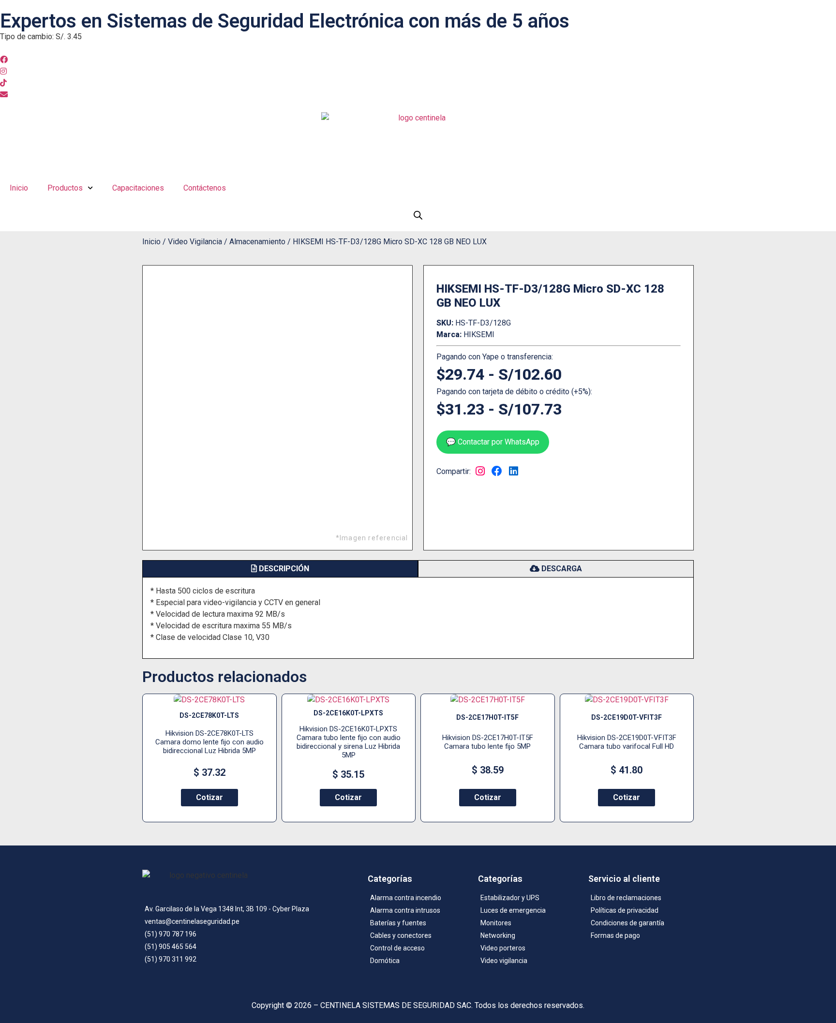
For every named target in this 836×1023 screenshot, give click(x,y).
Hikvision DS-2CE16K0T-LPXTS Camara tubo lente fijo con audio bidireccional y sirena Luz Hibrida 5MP (349, 742)
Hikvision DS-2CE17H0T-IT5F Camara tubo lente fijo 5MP (487, 742)
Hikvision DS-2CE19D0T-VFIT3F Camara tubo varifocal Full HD (626, 742)
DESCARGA (560, 568)
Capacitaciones (138, 188)
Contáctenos (204, 188)
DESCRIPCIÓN (283, 568)
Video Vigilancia (195, 241)
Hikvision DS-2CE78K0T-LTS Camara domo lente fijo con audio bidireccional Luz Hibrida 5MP (209, 742)
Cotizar (209, 797)
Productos (65, 188)
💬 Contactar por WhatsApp (492, 441)
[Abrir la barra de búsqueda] (418, 215)
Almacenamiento (257, 241)
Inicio (19, 188)
